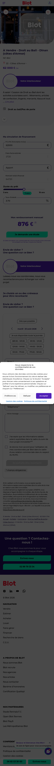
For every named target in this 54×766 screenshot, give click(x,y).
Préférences (10, 396)
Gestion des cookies (14, 401)
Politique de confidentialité (35, 401)
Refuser (27, 396)
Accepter (43, 396)
